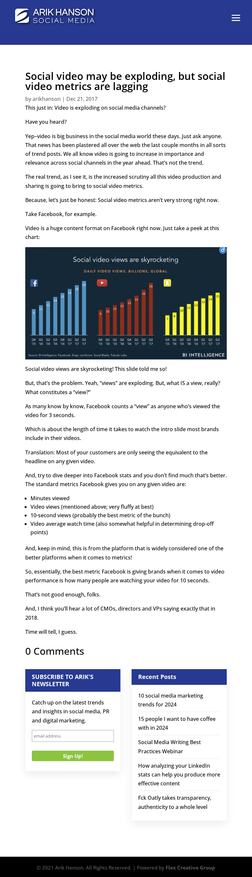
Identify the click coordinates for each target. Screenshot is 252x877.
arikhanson (46, 98)
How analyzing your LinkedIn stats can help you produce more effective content (179, 774)
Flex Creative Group (190, 867)
